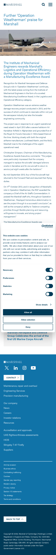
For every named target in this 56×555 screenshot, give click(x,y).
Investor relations (12, 417)
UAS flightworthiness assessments (21, 434)
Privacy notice (9, 487)
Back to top (13, 519)
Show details (42, 304)
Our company (10, 403)
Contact (11, 377)
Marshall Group (14, 4)
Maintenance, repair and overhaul (20, 385)
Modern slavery (10, 483)
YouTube (33, 368)
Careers (7, 412)
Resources (9, 422)
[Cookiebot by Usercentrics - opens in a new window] (41, 226)
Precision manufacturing (16, 395)
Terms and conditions (12, 499)
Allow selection (28, 320)
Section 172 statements (12, 491)
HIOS (6, 439)
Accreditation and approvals (18, 430)
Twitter (7, 368)
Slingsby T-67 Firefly (14, 444)
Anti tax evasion (10, 464)
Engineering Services (14, 390)
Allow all (28, 312)
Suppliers (8, 449)
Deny (28, 327)
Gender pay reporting (12, 480)
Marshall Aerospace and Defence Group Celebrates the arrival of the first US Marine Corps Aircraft (28, 335)
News (6, 407)
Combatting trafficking (12, 472)
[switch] (49, 278)
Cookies (7, 476)
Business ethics (10, 468)
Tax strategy (8, 495)
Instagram (24, 368)
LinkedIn (16, 368)
